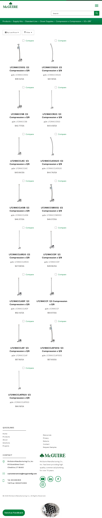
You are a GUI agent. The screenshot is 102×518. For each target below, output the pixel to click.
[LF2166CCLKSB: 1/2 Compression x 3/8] (19, 193)
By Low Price (12, 32)
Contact (46, 444)
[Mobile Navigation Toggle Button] (96, 5)
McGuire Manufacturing (10, 10)
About (5, 440)
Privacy (46, 438)
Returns (46, 441)
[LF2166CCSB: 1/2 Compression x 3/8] (19, 99)
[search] (96, 13)
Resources (47, 435)
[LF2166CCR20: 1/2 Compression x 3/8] (52, 99)
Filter (28, 32)
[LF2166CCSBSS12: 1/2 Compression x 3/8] (52, 193)
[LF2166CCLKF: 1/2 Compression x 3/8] (19, 333)
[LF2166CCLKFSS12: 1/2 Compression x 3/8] (52, 333)
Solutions (6, 443)
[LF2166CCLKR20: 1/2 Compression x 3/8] (19, 239)
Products (6, 437)
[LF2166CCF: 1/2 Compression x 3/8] (52, 286)
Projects (6, 446)
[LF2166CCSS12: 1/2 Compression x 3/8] (19, 52)
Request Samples (50, 447)
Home (5, 434)
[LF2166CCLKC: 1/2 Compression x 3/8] (19, 146)
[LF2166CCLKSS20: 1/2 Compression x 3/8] (52, 146)
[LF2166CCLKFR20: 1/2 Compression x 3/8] (19, 380)
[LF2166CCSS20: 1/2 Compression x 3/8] (52, 52)
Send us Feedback (14, 513)
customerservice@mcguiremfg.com (22, 474)
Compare (30, 40)
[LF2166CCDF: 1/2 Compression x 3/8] (52, 239)
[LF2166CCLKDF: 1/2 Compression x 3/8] (19, 286)
